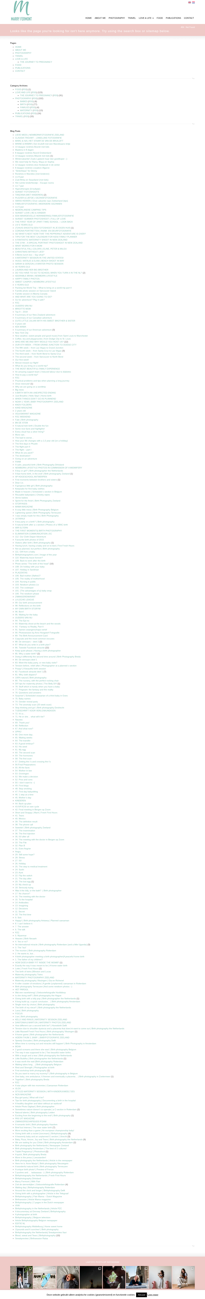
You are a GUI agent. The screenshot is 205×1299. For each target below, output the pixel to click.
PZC (17, 303)
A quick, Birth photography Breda (30, 1154)
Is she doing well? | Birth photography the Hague (38, 995)
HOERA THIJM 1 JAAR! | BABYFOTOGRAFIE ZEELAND (42, 1037)
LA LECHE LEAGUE (24, 599)
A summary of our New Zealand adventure (35, 315)
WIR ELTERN (21, 527)
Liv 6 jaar (19, 207)
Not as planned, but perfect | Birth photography (37, 548)
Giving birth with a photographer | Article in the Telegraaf (41, 1193)
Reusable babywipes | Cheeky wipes (32, 494)
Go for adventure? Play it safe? (30, 300)
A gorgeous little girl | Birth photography (34, 485)
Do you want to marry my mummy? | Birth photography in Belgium (46, 1073)
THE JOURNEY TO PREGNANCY (36, 62)
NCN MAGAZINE (23, 1094)
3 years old (20, 324)
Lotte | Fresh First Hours (26, 968)
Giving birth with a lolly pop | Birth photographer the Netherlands (45, 998)
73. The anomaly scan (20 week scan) (33, 704)
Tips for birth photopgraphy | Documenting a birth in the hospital (45, 1100)
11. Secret (20, 911)
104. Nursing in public (25, 581)
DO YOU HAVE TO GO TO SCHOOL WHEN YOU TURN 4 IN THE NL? (48, 273)
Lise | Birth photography (26, 1016)
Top (193, 78)
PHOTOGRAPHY (23, 53)
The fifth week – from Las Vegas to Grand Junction (39, 348)
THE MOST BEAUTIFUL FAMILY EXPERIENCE (37, 369)
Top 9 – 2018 (21, 312)
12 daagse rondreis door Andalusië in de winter (37, 165)
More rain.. (20, 434)
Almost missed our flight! (26, 363)
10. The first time (23, 914)
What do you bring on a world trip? (31, 366)
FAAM (18, 461)
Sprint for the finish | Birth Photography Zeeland (37, 500)
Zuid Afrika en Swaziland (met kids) (31, 180)
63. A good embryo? (24, 743)
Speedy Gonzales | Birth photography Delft (35, 1040)
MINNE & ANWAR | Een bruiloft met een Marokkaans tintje (42, 144)
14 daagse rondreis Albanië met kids (32, 156)
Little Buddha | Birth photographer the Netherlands (39, 1058)
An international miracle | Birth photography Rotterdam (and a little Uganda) (51, 944)
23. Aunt (19, 872)
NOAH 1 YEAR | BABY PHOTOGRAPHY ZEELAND (39, 402)
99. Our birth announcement (28, 602)
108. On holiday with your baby (30, 566)
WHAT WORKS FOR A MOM (28, 246)
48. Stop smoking (23, 788)
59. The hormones (24, 755)
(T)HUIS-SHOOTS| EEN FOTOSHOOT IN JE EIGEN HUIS (42, 228)
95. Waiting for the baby (26, 614)
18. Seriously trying (24, 887)
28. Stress (20, 857)
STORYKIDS (21, 503)
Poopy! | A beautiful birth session (30, 668)
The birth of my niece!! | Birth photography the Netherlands (43, 1007)
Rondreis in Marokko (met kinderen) (32, 174)
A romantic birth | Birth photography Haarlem (36, 1124)
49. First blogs (22, 785)
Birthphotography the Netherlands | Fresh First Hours (40, 1175)
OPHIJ (18, 731)
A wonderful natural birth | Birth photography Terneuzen (41, 1166)
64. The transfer (22, 740)
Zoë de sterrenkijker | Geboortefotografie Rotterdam (40, 1184)
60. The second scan (25, 752)
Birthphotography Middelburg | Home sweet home (38, 1226)
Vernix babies (21, 497)
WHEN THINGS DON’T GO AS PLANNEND (35, 399)
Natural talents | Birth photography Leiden (35, 1112)
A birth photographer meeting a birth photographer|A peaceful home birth (49, 956)
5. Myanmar (21, 935)
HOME (18, 47)
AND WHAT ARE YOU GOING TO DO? (33, 297)
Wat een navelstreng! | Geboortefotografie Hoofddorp (40, 992)
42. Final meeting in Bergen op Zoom (33, 809)
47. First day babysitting (26, 791)
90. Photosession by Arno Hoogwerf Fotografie (37, 632)
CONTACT (20, 71)
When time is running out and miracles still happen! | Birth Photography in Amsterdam (55, 1043)
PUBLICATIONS (22, 68)
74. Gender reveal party (26, 701)
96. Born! (19, 611)
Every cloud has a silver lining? (29, 432)
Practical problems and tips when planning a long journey (42, 381)
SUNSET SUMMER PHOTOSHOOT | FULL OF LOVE (40, 219)
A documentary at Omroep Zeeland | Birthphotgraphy (40, 1211)
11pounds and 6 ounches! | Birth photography (37, 1229)
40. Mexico (20, 818)
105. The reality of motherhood (30, 578)
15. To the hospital (24, 899)
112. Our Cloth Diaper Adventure (30, 536)
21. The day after (23, 878)
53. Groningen (22, 773)
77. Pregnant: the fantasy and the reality (34, 689)
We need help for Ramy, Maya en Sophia (34, 162)
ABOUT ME (20, 50)
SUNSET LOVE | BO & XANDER (30, 213)
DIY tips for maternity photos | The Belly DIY (36, 683)
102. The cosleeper (24, 587)
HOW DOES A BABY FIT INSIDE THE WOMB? (37, 962)
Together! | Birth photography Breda (32, 1079)
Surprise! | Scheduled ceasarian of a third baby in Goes (41, 695)
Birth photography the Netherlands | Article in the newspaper (43, 1160)
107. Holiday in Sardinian (27, 569)
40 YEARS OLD (22, 267)
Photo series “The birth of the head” (32, 563)
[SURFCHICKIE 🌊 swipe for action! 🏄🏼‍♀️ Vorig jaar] (44, 1277)
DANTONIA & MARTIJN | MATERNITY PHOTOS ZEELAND (43, 1022)
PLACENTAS (21, 572)
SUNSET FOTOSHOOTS (27, 192)
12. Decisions (21, 908)
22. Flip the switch (23, 875)
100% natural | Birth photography (31, 677)
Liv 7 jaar (19, 186)
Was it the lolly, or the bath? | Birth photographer (38, 890)
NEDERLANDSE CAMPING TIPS (30, 210)
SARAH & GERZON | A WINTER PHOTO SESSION (39, 264)
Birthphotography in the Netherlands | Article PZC (38, 1208)
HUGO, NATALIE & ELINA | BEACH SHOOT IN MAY (39, 261)
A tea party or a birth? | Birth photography (34, 521)
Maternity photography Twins (29, 974)
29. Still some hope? (25, 854)
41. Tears (19, 815)
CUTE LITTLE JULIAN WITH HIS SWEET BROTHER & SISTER (45, 321)
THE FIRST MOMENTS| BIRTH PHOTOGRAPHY (38, 530)
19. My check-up (23, 884)
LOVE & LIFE (21, 59)
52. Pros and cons (23, 779)
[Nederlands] (193, 2)
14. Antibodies (22, 902)
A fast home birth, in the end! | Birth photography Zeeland (42, 473)
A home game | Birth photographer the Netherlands (39, 1034)
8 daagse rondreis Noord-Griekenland (33, 153)
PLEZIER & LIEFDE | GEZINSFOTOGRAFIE (36, 198)
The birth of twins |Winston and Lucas (33, 971)
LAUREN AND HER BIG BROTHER (31, 270)
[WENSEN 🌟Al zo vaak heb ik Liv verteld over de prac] (91, 1277)
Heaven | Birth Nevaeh (26, 938)
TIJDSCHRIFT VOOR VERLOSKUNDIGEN (35, 710)
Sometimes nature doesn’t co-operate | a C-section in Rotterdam (46, 1109)
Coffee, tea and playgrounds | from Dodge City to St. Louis (43, 339)
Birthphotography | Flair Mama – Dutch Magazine (38, 1196)
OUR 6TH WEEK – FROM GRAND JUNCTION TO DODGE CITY (45, 345)
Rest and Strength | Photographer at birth (34, 1067)
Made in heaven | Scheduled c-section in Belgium (38, 491)
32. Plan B (20, 845)
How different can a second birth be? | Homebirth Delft (41, 1025)
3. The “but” (20, 947)
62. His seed (21, 746)
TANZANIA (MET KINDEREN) (29, 195)
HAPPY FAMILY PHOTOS (27, 279)
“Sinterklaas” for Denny (26, 171)
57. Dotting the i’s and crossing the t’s (33, 761)
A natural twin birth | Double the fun (31, 426)
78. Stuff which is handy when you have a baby (37, 686)
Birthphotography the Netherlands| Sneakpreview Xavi (40, 1232)
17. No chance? (22, 893)
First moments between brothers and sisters (36, 479)
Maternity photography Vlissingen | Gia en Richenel (39, 980)
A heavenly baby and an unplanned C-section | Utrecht (41, 1136)
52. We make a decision (26, 776)
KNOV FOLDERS (23, 405)
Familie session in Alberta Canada (31, 294)
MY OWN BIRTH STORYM (28, 608)
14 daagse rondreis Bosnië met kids (32, 147)
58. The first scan (23, 758)
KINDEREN (20, 800)
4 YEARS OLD (22, 285)
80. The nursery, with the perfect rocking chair (37, 680)
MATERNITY (26, 110)
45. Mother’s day (23, 797)
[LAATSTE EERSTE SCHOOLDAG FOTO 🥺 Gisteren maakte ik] (21, 1277)
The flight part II (22, 446)
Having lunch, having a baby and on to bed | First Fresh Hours (44, 545)
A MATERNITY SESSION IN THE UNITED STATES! (39, 258)
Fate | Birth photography (26, 420)
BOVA (18, 1046)
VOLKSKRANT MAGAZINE (28, 414)
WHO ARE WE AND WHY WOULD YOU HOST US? (39, 342)
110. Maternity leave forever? (29, 557)
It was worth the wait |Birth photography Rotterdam (39, 1061)
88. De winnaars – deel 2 (27, 641)
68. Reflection (21, 725)
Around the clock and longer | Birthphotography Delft (40, 1190)
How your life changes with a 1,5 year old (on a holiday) (41, 440)
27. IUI (18, 860)
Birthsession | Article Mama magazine (33, 1199)
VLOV (18, 1088)
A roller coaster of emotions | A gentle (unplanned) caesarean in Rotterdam (50, 983)
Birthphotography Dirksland (28, 1178)
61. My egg (20, 749)
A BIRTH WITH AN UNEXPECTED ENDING (35, 393)
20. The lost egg (23, 881)
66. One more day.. (24, 734)
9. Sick (18, 917)
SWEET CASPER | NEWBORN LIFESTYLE (35, 282)
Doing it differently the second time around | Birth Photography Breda (48, 656)
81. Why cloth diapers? (26, 674)
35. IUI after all (22, 836)
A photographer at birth (26, 1214)
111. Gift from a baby (25, 551)
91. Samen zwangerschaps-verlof (31, 629)
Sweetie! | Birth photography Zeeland (32, 827)
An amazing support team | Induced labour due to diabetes (43, 372)
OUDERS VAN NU (23, 306)
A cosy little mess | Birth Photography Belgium (37, 509)
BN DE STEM (21, 423)
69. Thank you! (22, 722)
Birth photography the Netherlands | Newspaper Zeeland (42, 1145)
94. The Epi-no (22, 620)
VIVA (17, 1205)
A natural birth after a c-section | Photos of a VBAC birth (41, 524)
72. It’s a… (20, 713)
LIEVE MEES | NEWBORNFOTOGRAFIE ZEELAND (39, 135)
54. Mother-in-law (23, 770)
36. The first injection (25, 833)
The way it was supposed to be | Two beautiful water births (43, 1052)
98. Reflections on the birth (28, 605)
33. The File (21, 842)
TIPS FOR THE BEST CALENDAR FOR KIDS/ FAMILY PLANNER (46, 237)
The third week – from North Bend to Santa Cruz (38, 354)
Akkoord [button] (141, 1295)
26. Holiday (20, 863)
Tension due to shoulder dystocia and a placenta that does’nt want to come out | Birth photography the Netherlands (69, 1028)
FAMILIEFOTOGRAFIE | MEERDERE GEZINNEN (38, 204)
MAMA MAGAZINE (24, 506)
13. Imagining (21, 905)
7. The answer (22, 926)
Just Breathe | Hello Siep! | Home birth (33, 396)
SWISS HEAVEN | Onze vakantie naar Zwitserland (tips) (41, 201)
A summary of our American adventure (33, 330)
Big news (19, 390)
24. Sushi (19, 869)
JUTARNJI (20, 518)
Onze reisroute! (22, 384)
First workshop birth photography (31, 1070)
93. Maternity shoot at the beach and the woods (37, 623)
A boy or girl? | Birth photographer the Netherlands (39, 470)
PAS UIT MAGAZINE (25, 1118)
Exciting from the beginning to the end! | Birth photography (43, 1115)
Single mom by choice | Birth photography (35, 1004)
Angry (18, 851)
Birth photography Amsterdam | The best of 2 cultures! (41, 1148)
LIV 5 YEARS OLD (24, 225)
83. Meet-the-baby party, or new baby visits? (36, 662)
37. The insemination (25, 830)
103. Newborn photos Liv (27, 584)
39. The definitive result (26, 821)
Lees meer (153, 1294)
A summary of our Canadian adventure (33, 318)
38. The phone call (24, 824)
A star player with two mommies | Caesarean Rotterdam (41, 1085)
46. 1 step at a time (24, 794)
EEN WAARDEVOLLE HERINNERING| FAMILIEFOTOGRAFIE (44, 216)
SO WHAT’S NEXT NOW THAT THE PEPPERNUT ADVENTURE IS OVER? (50, 234)
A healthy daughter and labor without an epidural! (38, 1103)
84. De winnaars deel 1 (26, 659)
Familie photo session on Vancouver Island (35, 291)
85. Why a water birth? (26, 653)
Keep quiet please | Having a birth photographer (38, 650)
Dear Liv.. (19, 482)
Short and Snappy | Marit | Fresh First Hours (36, 812)
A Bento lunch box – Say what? (30, 255)
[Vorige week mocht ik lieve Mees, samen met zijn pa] (114, 1277)
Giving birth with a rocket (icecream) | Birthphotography (41, 1133)
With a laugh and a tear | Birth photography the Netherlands (43, 1055)
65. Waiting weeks (23, 737)
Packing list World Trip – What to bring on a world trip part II (43, 288)
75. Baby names (23, 698)
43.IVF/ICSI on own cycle (27, 806)
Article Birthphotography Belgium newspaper (36, 1220)
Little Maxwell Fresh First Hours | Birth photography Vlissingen (44, 1031)
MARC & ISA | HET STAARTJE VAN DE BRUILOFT (39, 141)
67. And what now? (24, 728)
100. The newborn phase (27, 593)
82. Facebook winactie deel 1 (29, 671)
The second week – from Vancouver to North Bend (39, 357)
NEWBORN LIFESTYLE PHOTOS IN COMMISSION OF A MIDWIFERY (48, 467)
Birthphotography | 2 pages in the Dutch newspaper (39, 1202)
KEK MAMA (20, 327)
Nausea (19, 719)
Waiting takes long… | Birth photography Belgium (38, 1064)
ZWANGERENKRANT (25, 596)
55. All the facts (22, 767)
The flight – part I (23, 449)
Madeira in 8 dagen (24, 150)
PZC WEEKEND (22, 417)
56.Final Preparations (25, 764)
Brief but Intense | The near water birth (33, 1127)
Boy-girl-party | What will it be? (29, 1097)
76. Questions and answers (28, 692)
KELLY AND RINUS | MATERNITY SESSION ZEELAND (41, 1019)
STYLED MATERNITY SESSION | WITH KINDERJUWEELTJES (45, 1091)
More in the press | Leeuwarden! (30, 1157)
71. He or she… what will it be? (30, 716)
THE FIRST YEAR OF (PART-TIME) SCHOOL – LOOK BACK (44, 222)
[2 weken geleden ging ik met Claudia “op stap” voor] (137, 1277)
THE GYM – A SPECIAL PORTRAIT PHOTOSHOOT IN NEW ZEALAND (49, 243)
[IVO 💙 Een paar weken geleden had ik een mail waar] (68, 1277)
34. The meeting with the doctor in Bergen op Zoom (39, 839)
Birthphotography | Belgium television (32, 1217)
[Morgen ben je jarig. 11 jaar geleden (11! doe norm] (183, 1277)
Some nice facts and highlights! (30, 429)
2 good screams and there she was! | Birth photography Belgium (45, 1049)
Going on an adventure (26, 458)
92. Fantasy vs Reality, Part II (29, 626)
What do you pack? (24, 452)
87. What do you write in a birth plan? (33, 644)
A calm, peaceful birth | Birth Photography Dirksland (39, 464)
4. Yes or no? (21, 941)
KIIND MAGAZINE (23, 408)
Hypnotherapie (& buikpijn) (27, 189)
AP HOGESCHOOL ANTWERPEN (31, 476)
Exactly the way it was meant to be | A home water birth (41, 965)
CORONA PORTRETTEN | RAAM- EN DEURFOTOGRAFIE (43, 231)
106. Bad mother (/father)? (28, 575)
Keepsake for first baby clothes (29, 488)
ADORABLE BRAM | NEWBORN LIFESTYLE (36, 276)
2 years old (20, 411)
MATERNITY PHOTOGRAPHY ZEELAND (34, 977)
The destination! (22, 455)
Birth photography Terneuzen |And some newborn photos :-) (43, 986)
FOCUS (19, 1013)
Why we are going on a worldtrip (30, 387)
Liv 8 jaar (19, 177)
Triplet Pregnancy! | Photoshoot (30, 1151)
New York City (21, 333)
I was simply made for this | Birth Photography (37, 515)
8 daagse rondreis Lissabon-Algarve (32, 168)
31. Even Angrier (23, 848)
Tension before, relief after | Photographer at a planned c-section (46, 665)
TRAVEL (19, 56)
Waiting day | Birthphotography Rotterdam (35, 1187)
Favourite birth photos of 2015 (29, 539)
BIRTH (23, 104)
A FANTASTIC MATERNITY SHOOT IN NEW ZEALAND (41, 240)
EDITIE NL (20, 1223)
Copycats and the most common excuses (34, 638)
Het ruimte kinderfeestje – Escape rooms (34, 183)
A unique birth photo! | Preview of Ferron (34, 1169)
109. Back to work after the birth (30, 560)
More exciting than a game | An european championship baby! (44, 1130)
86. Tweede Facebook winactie (30, 647)
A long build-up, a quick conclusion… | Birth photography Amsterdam (47, 1001)
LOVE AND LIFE (23, 92)
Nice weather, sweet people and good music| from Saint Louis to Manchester (51, 336)
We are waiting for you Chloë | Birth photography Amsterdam (44, 1142)
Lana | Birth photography (27, 1010)
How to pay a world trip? (26, 375)
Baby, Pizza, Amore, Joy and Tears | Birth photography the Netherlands (49, 1139)
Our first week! (22, 360)
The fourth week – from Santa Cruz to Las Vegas (38, 351)
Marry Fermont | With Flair (27, 1181)
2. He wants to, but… (25, 953)
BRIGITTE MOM (23, 309)
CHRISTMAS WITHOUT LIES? (29, 252)
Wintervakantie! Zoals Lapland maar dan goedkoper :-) (41, 159)
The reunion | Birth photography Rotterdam (35, 950)
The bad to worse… (24, 437)
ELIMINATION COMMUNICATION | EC (33, 533)
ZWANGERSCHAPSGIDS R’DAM (30, 1121)
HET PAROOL (22, 989)
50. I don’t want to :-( (25, 782)
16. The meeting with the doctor (30, 896)
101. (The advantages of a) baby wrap (33, 590)
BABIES (23, 101)
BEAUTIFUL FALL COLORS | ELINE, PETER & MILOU (41, 249)
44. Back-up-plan (23, 803)
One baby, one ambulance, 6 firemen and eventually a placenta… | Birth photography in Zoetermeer (62, 1076)
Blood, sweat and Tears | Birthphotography (35, 1235)
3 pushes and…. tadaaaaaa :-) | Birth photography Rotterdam (44, 1172)
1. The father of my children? (29, 959)
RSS (25, 89)
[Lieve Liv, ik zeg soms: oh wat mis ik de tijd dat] (160, 1277)
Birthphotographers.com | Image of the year (36, 554)
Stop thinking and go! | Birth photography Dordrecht (39, 707)
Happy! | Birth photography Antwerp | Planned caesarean (42, 920)
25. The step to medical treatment (31, 866)
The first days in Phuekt (26, 443)
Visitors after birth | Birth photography (33, 542)
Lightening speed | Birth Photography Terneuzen (38, 512)
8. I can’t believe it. (24, 923)
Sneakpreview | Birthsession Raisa (31, 1238)
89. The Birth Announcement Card (31, 635)
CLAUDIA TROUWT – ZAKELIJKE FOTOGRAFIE (38, 138)
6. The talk (20, 929)
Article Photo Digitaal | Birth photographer (34, 1106)
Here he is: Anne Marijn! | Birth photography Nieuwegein (41, 1163)
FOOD (18, 65)
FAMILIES (25, 107)
